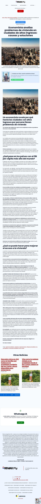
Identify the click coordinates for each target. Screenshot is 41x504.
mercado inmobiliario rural (15, 348)
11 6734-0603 (18, 476)
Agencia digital (20, 498)
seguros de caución (33, 482)
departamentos (22, 347)
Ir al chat (20, 422)
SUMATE (20, 11)
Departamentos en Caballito (30, 485)
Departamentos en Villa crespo (26, 490)
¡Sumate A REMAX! (20, 22)
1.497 (12, 394)
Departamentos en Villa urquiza (15, 492)
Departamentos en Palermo (19, 485)
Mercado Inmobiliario (12, 17)
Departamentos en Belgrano (13, 487)
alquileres (17, 347)
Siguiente (17, 394)
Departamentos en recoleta (13, 490)
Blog (6, 17)
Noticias (32, 5)
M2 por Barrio (23, 5)
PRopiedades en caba (9, 485)
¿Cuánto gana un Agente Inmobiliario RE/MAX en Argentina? (16, 482)
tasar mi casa (14, 5)
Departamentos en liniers (27, 492)
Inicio (7, 5)
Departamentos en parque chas (26, 487)
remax (22, 348)
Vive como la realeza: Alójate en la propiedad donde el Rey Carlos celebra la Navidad (30, 362)
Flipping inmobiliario (31, 347)
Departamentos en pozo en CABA (20, 480)
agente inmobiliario (10, 347)
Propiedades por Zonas (20, 8)
